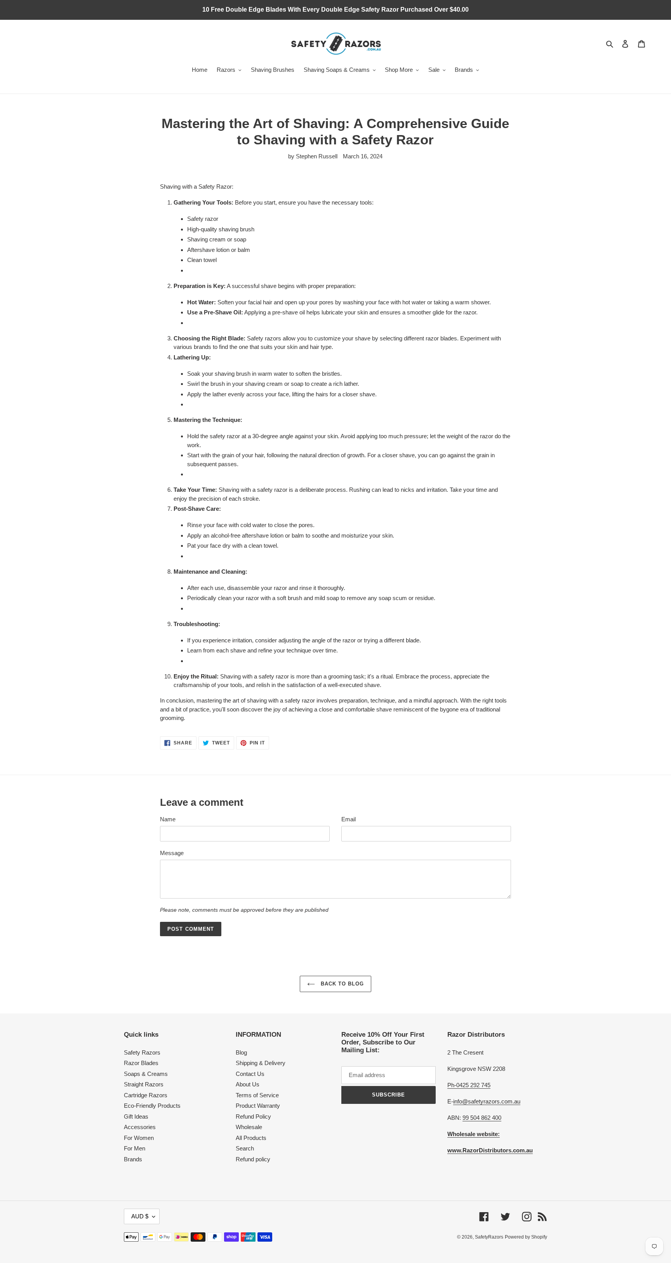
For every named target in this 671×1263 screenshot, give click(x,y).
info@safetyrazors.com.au (486, 1101)
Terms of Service (257, 1095)
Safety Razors (142, 1052)
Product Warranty (258, 1105)
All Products (251, 1138)
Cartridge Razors (145, 1095)
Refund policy (253, 1159)
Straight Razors (143, 1084)
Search (245, 1148)
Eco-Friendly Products (152, 1105)
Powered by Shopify (526, 1237)
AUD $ (139, 1216)
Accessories (140, 1127)
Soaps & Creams (146, 1073)
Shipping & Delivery (260, 1063)
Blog (241, 1052)
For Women (139, 1138)
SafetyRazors (489, 1237)
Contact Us (250, 1073)
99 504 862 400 (481, 1117)
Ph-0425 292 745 (468, 1085)
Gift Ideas (136, 1116)
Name (168, 819)
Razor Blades (141, 1063)
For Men (134, 1148)
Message (172, 853)
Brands (133, 1159)
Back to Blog (341, 984)
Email (348, 819)
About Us (247, 1084)
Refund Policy (253, 1116)
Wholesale (249, 1127)
